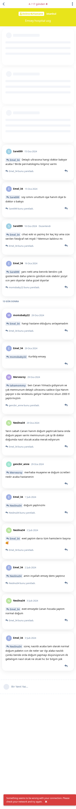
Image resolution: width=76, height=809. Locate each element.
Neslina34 (16, 505)
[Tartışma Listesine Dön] (3, 4)
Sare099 (14, 197)
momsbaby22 (18, 356)
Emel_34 (15, 160)
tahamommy (18, 385)
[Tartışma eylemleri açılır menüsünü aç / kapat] (72, 4)
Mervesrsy (16, 472)
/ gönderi (37, 4)
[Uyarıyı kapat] (46, 802)
